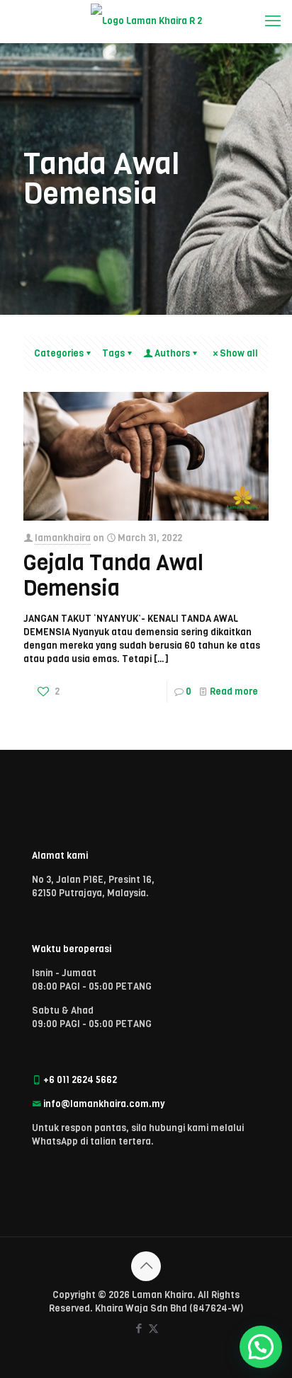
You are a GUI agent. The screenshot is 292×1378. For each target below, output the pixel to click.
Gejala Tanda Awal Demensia (113, 576)
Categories (59, 353)
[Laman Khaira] (146, 21)
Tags (113, 353)
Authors (172, 353)
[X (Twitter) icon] (153, 1328)
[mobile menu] (273, 21)
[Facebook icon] (138, 1328)
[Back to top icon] (146, 1266)
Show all (239, 353)
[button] (261, 1347)
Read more (234, 691)
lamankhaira (63, 538)
